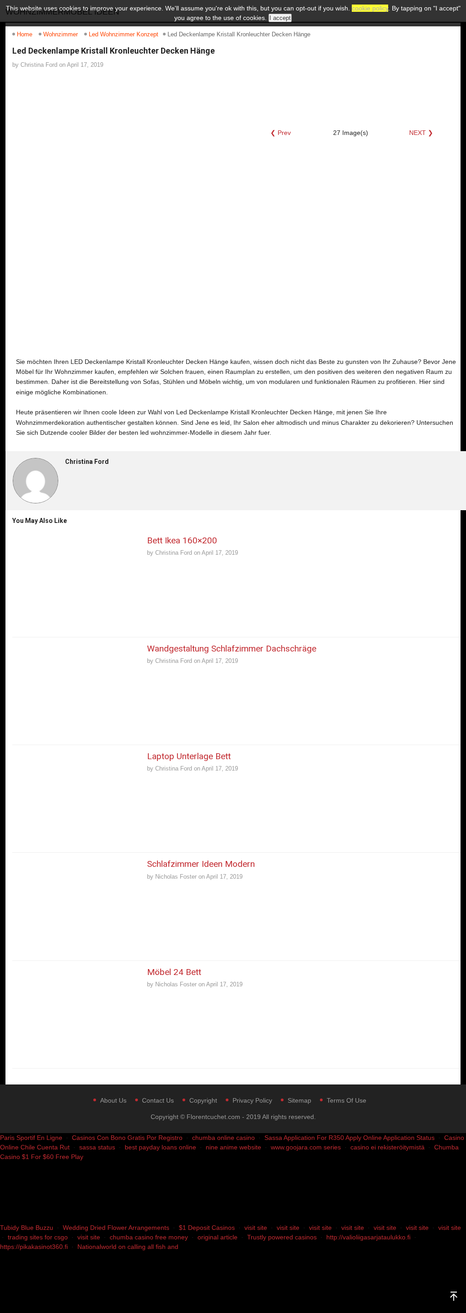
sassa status (97, 1147)
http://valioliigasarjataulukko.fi (368, 1237)
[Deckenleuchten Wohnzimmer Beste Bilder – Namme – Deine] (418, 98)
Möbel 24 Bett (174, 972)
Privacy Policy (252, 1100)
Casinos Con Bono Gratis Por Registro (127, 1137)
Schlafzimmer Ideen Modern (201, 864)
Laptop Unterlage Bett (189, 756)
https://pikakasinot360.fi (34, 1246)
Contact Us (158, 1100)
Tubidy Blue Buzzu (26, 1227)
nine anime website (233, 1147)
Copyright (203, 1100)
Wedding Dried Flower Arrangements (116, 1227)
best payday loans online (160, 1147)
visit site (255, 1227)
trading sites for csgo (38, 1237)
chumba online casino (223, 1137)
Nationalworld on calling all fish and (127, 1246)
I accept (280, 18)
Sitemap (299, 1100)
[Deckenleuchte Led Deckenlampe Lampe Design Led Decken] (104, 98)
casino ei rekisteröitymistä (387, 1147)
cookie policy (370, 8)
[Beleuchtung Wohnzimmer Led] (167, 98)
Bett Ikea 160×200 (182, 540)
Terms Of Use (346, 1100)
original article (218, 1237)
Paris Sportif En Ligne (31, 1137)
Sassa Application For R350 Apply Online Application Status (349, 1137)
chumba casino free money (149, 1237)
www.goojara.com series (306, 1147)
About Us (113, 1100)
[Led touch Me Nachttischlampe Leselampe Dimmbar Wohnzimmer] (355, 98)
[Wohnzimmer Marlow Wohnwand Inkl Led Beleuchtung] (230, 98)
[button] (97, 226)
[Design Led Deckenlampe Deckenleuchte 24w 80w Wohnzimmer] (293, 98)
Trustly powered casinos (282, 1237)
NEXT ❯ (421, 132)
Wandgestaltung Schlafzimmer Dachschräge (231, 648)
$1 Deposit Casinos (207, 1227)
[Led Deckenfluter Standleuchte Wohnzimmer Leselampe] (41, 98)
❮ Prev (280, 132)
